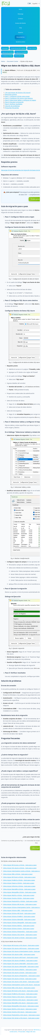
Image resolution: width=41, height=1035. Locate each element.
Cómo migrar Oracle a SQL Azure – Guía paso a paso (20, 1012)
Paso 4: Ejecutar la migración (14, 102)
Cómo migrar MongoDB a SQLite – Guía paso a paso (19, 892)
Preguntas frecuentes (12, 108)
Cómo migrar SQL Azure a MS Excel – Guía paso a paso (20, 957)
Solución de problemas (12, 106)
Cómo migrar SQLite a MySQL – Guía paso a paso (18, 925)
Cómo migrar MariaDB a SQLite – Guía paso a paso (19, 889)
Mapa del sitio (30, 1032)
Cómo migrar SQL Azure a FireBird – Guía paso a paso (20, 960)
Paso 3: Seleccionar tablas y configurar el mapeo (20, 100)
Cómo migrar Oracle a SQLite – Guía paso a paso (18, 898)
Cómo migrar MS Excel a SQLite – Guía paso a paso (19, 877)
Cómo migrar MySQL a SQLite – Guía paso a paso (18, 895)
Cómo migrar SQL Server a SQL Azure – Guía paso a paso (21, 1018)
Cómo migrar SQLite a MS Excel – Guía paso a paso (19, 913)
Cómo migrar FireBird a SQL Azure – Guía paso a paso (20, 994)
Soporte (20, 32)
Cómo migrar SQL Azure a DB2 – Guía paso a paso (19, 954)
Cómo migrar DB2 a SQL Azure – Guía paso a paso (19, 988)
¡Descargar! (5, 48)
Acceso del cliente (20, 23)
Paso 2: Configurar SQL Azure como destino (19, 98)
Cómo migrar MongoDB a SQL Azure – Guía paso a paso (21, 1006)
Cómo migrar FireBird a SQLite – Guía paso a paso (19, 880)
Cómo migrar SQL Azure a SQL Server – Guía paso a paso (21, 982)
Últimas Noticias (19, 56)
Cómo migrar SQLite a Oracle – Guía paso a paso (18, 928)
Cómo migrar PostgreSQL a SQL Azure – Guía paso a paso (21, 1015)
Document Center (12, 61)
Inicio (20, 9)
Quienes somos (20, 42)
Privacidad (21, 1032)
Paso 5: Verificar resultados (13, 104)
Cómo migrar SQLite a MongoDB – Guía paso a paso (19, 922)
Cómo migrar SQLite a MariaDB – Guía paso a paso (19, 919)
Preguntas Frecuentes (21, 52)
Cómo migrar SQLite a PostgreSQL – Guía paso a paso (20, 931)
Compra (20, 18)
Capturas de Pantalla (7, 52)
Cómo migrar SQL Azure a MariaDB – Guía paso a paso (20, 963)
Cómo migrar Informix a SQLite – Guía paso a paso (19, 886)
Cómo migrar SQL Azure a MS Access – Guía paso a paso (21, 948)
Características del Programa (18, 48)
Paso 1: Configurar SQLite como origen (17, 96)
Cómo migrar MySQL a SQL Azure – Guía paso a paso (20, 1009)
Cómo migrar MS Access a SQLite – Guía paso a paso (20, 865)
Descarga (20, 14)
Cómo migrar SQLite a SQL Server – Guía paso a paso (20, 935)
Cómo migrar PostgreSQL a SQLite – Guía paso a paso (20, 901)
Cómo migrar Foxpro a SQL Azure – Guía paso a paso (20, 997)
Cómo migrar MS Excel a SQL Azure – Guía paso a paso (20, 991)
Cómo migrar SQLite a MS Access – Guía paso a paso (20, 904)
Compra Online (32, 48)
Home (3, 61)
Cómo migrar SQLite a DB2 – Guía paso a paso (17, 910)
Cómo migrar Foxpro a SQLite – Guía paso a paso (18, 883)
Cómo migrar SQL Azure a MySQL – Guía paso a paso (20, 969)
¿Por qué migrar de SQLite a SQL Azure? (18, 92)
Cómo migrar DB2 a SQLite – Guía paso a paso (17, 874)
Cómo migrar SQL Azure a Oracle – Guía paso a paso (20, 973)
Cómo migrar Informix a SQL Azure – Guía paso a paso (20, 1000)
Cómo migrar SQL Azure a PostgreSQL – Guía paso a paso (21, 976)
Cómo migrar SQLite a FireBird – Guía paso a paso (19, 916)
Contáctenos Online (7, 56)
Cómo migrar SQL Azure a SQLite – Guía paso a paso (19, 868)
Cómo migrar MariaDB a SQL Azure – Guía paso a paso (20, 1003)
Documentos (20, 37)
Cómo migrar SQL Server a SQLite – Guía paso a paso (20, 938)
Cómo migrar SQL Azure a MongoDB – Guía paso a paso (21, 966)
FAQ (20, 28)
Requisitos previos (11, 94)
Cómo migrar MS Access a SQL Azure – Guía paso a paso (21, 945)
